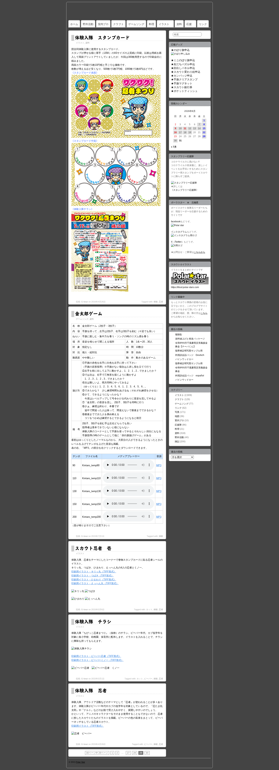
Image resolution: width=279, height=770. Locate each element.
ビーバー (148, 678)
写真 (177, 412)
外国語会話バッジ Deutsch (189, 355)
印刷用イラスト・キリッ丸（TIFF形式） (93, 571)
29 (204, 136)
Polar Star (80, 762)
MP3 (158, 465)
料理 (151, 24)
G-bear (84, 302)
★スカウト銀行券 (181, 87)
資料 (179, 24)
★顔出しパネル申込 (183, 68)
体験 (156, 302)
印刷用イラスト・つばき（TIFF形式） (92, 575)
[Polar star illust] (190, 283)
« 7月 (174, 147)
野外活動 (88, 24)
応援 (189, 24)
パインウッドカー (184, 359)
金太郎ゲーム (88, 313)
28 (134, 753)
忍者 (161, 302)
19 (189, 132)
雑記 (177, 441)
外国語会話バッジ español (189, 375)
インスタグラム (179, 231)
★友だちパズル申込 (183, 64)
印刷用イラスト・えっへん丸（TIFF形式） (95, 583)
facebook (175, 221)
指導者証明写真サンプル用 (189, 350)
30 (147, 753)
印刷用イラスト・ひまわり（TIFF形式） (93, 579)
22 (204, 132)
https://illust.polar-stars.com (185, 287)
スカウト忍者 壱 (93, 548)
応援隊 (178, 424)
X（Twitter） (177, 242)
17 (180, 132)
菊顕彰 (178, 334)
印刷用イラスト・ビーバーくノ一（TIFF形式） (97, 660)
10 (180, 128)
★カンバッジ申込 (181, 75)
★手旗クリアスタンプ (184, 79)
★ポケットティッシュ (184, 91)
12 (189, 128)
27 (128, 753)
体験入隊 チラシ (93, 621)
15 (204, 128)
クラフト (118, 24)
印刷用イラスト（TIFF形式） (87, 725)
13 (194, 128)
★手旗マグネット (181, 83)
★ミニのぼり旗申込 (183, 60)
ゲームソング (136, 24)
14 (199, 128)
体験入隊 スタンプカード (102, 37)
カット (149, 609)
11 (185, 128)
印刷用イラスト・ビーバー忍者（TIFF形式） (96, 656)
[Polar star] (177, 225)
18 (185, 132)
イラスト (164, 24)
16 (175, 132)
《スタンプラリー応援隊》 (184, 190)
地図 (177, 416)
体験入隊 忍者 (91, 690)
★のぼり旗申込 (180, 49)
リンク (203, 24)
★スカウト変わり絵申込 (185, 71)
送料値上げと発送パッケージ (190, 338)
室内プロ (103, 24)
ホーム (74, 24)
